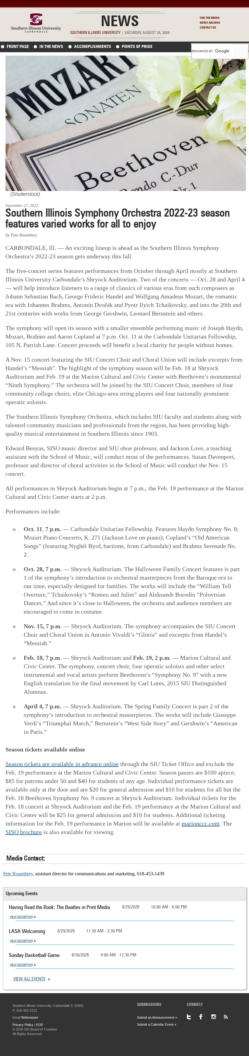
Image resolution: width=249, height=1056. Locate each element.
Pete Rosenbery (18, 873)
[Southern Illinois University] (36, 30)
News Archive (210, 22)
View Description (21, 916)
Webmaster (29, 1017)
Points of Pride (137, 47)
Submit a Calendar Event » (156, 1024)
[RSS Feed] (229, 1017)
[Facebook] (205, 1017)
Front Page (18, 47)
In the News (51, 47)
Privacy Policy (22, 1025)
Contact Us (208, 27)
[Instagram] (217, 1017)
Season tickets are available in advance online (62, 764)
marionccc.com (201, 823)
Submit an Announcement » (157, 1017)
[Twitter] (193, 1017)
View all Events (29, 979)
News (120, 22)
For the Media (210, 17)
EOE (39, 1025)
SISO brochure (23, 832)
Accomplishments (92, 47)
